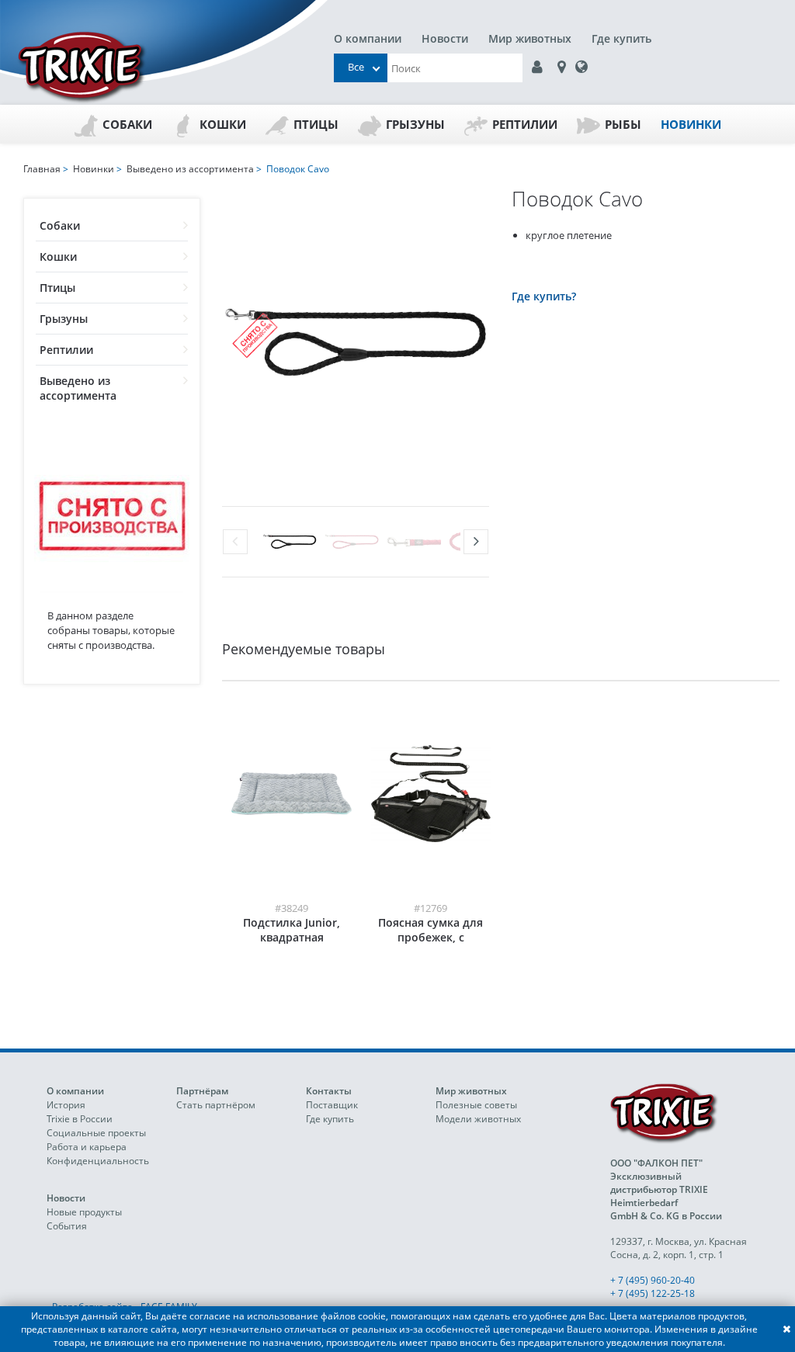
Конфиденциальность (98, 1160)
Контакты (329, 1090)
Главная (42, 168)
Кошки (223, 124)
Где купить (621, 38)
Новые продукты (84, 1212)
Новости (445, 38)
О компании (367, 38)
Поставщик (332, 1104)
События (67, 1225)
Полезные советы (476, 1104)
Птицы (315, 124)
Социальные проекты (96, 1132)
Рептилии (524, 124)
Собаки (127, 124)
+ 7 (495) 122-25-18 (652, 1293)
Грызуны (415, 124)
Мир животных (529, 38)
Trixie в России (80, 1118)
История (66, 1104)
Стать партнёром (215, 1104)
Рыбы (623, 124)
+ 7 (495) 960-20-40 (652, 1280)
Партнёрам (202, 1090)
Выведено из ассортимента (78, 388)
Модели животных (478, 1118)
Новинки (691, 124)
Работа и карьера (87, 1146)
